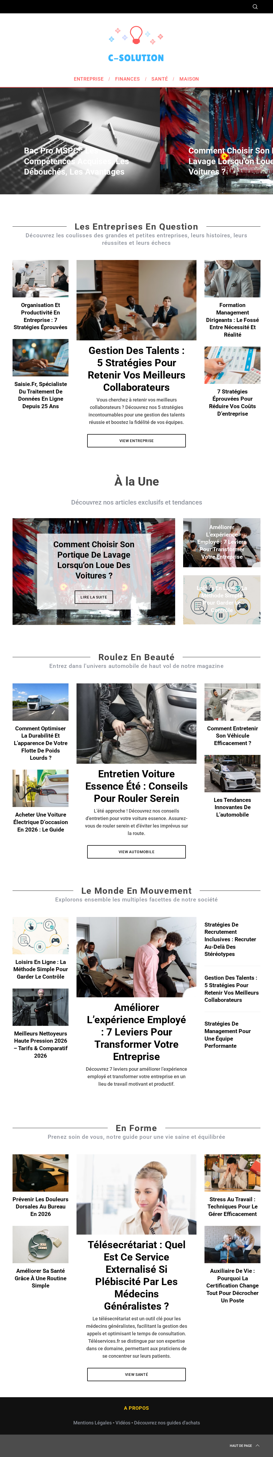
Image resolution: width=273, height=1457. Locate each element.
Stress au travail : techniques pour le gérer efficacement (232, 1206)
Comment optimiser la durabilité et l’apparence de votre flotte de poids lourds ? (40, 743)
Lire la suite (94, 597)
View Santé (136, 1374)
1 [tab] (248, 137)
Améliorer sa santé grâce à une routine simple (40, 1278)
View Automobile (137, 852)
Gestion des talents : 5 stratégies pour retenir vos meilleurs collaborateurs (137, 368)
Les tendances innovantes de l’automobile (232, 807)
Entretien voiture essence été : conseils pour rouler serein (136, 786)
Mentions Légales (92, 1423)
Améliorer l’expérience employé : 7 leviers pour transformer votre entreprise (136, 1031)
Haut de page (241, 1446)
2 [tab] (155, 568)
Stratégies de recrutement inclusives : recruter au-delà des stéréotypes (230, 939)
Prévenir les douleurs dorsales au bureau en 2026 (41, 1206)
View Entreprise (136, 441)
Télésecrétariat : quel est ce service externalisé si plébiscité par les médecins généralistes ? (137, 1275)
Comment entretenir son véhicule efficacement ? (232, 735)
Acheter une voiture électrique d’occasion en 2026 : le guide (40, 822)
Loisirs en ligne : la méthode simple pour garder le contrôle (40, 969)
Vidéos (122, 1423)
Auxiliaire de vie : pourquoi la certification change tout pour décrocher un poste (232, 1285)
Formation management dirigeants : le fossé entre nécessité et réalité (232, 320)
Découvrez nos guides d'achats (167, 1423)
